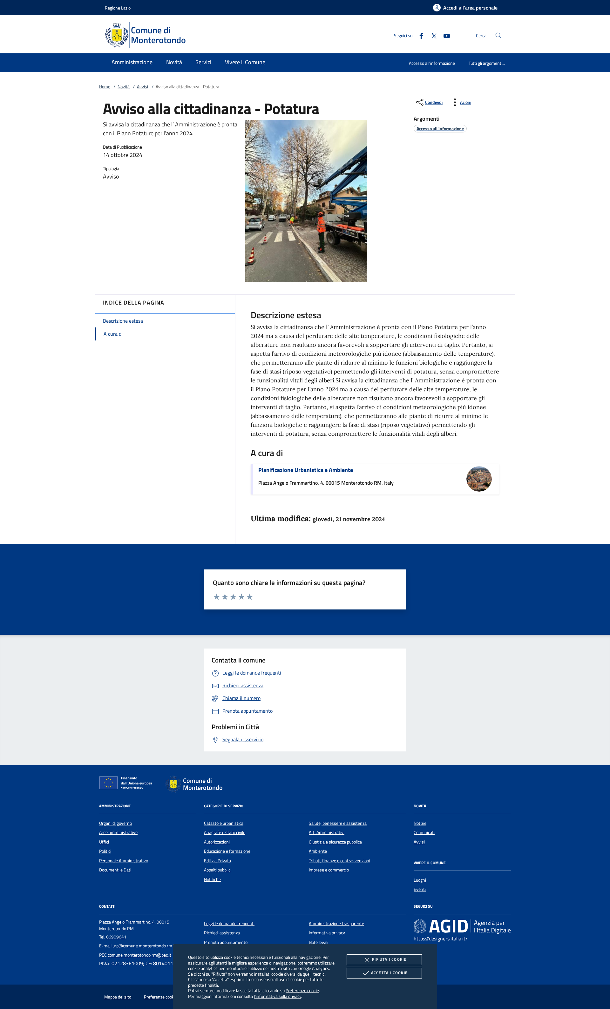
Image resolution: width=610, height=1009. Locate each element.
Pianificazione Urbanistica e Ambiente (305, 470)
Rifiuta (389, 959)
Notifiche (212, 879)
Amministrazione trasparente (336, 923)
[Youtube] (444, 35)
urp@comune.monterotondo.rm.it (144, 945)
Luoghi (420, 880)
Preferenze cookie (302, 990)
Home (104, 86)
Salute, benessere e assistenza (338, 823)
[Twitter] (431, 35)
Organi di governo (115, 823)
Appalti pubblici (217, 869)
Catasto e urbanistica (223, 823)
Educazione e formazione (227, 851)
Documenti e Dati (115, 869)
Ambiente (318, 851)
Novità (124, 86)
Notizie (420, 823)
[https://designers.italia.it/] (462, 926)
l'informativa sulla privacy (277, 996)
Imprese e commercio (329, 869)
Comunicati (424, 832)
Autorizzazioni (217, 841)
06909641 (116, 936)
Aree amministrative (118, 832)
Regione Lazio (118, 7)
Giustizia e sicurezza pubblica (335, 841)
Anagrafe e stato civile (224, 832)
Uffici (104, 841)
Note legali (318, 942)
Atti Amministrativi (326, 832)
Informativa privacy (327, 932)
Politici (105, 851)
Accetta (389, 973)
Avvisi (142, 86)
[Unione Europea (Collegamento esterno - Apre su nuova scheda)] (127, 784)
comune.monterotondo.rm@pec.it (139, 955)
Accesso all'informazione (432, 63)
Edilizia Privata (217, 860)
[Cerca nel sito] (498, 35)
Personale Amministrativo (123, 860)
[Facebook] (418, 35)
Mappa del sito (117, 996)
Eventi (420, 889)
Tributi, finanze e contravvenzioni (339, 860)
